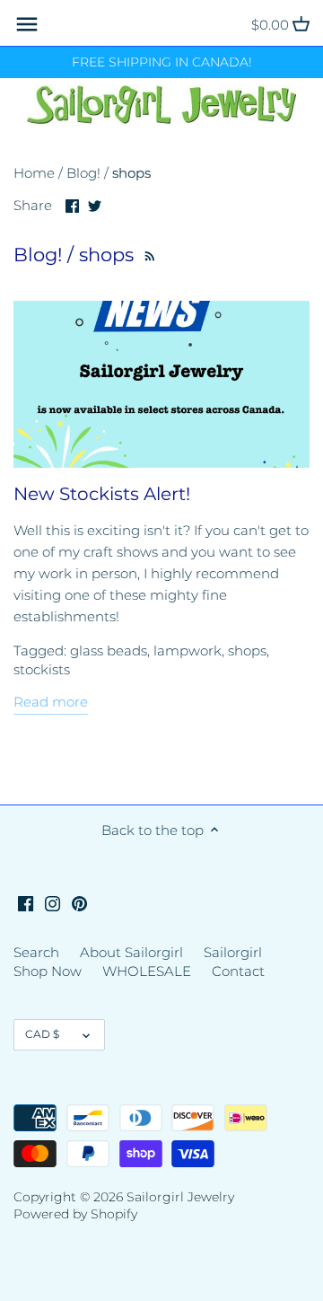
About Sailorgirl (131, 952)
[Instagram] (52, 902)
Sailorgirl (233, 952)
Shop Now (47, 971)
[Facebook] (25, 902)
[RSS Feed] (148, 254)
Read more (50, 701)
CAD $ (42, 1034)
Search (36, 952)
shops (247, 650)
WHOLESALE (146, 971)
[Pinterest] (79, 902)
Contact (238, 971)
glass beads (108, 650)
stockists (41, 669)
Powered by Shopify (75, 1214)
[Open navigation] (26, 24)
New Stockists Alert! (101, 494)
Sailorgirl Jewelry (180, 1197)
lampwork (187, 650)
